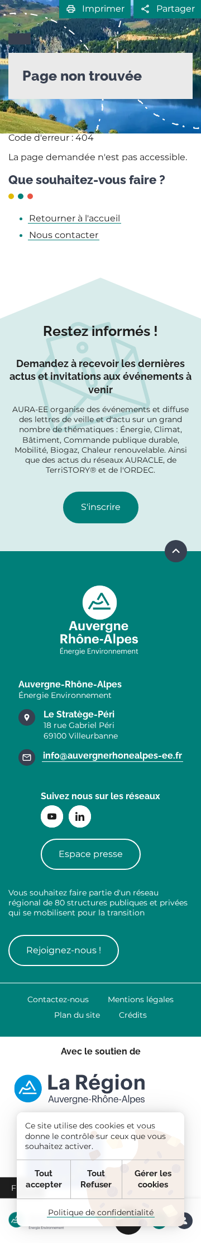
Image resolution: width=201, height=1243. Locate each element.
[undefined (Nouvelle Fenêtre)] (79, 1089)
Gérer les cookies (153, 1179)
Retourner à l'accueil (74, 218)
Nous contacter (63, 235)
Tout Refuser (96, 1179)
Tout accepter (44, 1179)
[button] (95, 9)
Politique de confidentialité (101, 1212)
